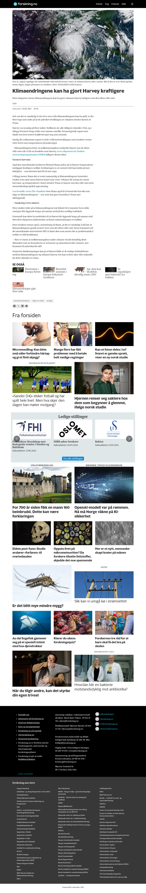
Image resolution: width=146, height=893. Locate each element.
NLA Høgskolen (64, 788)
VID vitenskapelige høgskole (110, 874)
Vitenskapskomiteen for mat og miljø (113, 877)
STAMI (102, 819)
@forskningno (107, 714)
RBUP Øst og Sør (106, 795)
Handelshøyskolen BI (25, 825)
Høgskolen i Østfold (24, 835)
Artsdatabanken (23, 795)
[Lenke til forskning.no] (51, 3)
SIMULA (103, 804)
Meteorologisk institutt (25, 863)
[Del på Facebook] (14, 306)
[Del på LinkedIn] (22, 306)
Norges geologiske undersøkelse (70, 850)
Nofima (61, 830)
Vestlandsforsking (106, 867)
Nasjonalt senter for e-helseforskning (72, 818)
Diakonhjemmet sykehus (26, 798)
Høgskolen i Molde (24, 832)
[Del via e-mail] (26, 306)
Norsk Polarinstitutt (65, 856)
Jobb (124, 4)
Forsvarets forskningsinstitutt (28, 816)
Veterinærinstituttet (107, 870)
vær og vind (38, 301)
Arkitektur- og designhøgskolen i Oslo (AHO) (33, 792)
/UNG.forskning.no (109, 724)
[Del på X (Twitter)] (18, 306)
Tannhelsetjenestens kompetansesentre (114, 835)
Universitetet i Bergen (108, 848)
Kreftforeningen (23, 854)
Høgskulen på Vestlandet (26, 841)
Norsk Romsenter (64, 863)
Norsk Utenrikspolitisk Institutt (70, 866)
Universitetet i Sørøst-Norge (110, 861)
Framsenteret (22, 819)
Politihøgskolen (105, 788)
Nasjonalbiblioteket (65, 806)
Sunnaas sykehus (106, 829)
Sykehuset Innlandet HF (108, 832)
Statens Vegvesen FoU (108, 822)
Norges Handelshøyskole (67, 843)
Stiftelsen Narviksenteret (109, 825)
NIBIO (19, 870)
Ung (107, 4)
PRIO (101, 792)
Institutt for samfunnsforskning (28, 848)
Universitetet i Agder (107, 845)
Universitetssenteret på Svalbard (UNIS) (114, 864)
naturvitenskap (22, 301)
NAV (18, 867)
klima (50, 301)
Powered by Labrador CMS (73, 887)
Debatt (99, 4)
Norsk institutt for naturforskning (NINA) (73, 869)
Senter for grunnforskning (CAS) (112, 810)
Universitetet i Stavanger (109, 858)
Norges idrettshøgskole (67, 853)
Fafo (18, 807)
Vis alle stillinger (73, 458)
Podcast (115, 4)
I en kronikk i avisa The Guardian (28, 191)
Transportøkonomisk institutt (111, 838)
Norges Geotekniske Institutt (69, 840)
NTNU (60, 803)
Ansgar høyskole (23, 788)
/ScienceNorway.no (109, 729)
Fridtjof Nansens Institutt (26, 822)
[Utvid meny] (132, 4)
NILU (19, 879)
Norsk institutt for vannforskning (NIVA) (73, 872)
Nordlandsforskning (65, 837)
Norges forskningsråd (66, 847)
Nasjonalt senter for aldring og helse (71, 815)
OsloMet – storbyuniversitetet (69, 875)
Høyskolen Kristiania (24, 845)
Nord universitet (64, 834)
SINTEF (102, 807)
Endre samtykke (25, 774)
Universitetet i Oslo (106, 854)
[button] (17, 439)
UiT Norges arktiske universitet (111, 841)
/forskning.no (106, 719)
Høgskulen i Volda (23, 838)
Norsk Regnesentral (65, 859)
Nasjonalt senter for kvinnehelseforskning (74, 821)
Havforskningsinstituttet (26, 829)
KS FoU (19, 851)
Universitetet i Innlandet (108, 851)
